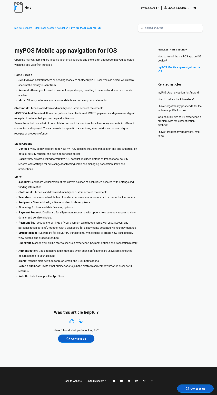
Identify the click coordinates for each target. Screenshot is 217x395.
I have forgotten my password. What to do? (179, 134)
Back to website (73, 380)
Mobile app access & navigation (51, 28)
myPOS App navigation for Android (178, 92)
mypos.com (148, 7)
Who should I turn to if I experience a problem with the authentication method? (179, 121)
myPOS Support (23, 28)
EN (194, 8)
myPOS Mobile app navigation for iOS (179, 69)
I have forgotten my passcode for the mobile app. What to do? (180, 108)
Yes (72, 321)
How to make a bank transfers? (176, 99)
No (81, 321)
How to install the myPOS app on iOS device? (180, 58)
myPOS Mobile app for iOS (86, 28)
